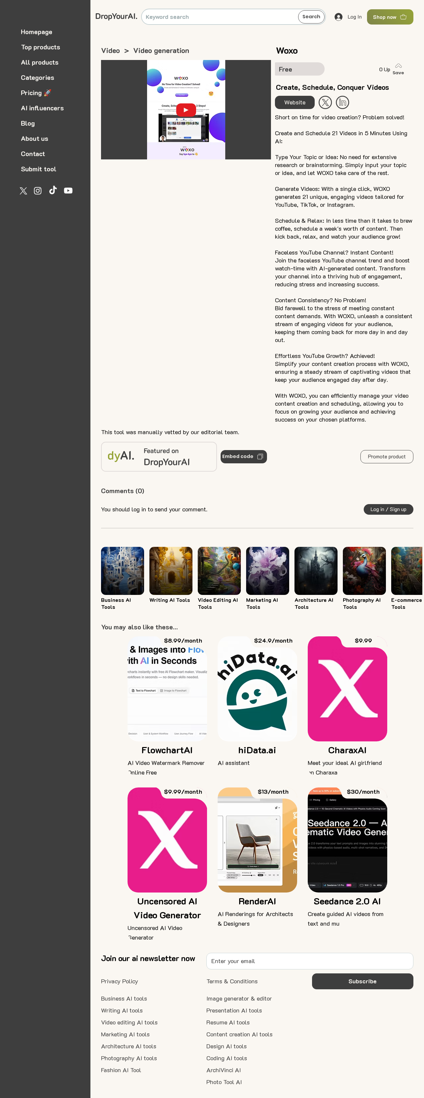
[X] (22, 191)
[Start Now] (342, 102)
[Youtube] (68, 191)
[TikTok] (53, 191)
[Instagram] (38, 191)
